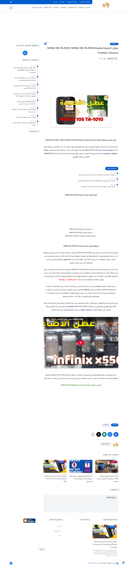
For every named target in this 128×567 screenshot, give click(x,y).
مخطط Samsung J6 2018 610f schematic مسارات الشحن (26, 103)
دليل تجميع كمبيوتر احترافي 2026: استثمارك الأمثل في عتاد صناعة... (107, 479)
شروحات (56, 7)
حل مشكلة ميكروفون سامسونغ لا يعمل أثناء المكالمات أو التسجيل (81, 479)
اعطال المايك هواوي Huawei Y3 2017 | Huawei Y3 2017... (98, 187)
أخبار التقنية (48, 7)
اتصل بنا (62, 2)
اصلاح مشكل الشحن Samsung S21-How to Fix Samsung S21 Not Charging (105, 544)
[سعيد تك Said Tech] (105, 5)
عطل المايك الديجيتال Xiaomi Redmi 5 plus (24, 124)
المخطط (87, 290)
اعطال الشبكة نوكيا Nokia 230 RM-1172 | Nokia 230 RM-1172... (96, 181)
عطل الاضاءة (108, 150)
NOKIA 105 (48, 154)
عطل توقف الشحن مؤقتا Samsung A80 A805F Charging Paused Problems (24, 70)
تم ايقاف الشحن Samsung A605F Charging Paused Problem (25, 79)
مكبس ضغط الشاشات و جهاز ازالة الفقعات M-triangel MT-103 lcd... (24, 95)
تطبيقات (63, 7)
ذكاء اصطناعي (72, 7)
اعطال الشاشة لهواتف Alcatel (26, 117)
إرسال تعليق (111, 497)
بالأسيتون (67, 259)
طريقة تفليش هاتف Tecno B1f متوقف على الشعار (24, 111)
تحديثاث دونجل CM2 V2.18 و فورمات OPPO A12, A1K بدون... (24, 87)
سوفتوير (81, 7)
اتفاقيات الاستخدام (85, 2)
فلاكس (97, 286)
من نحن (55, 2)
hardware (114, 44)
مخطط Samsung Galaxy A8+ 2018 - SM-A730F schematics (97, 175)
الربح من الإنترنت (36, 7)
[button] (110, 434)
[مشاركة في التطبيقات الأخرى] (93, 434)
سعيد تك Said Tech (94, 563)
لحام (110, 276)
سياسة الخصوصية (72, 2)
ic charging (69, 307)
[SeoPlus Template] (117, 563)
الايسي (106, 307)
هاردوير (88, 7)
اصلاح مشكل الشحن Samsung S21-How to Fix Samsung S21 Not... (56, 479)
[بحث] (11, 7)
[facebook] (11, 2)
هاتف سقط (85, 310)
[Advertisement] (64, 28)
